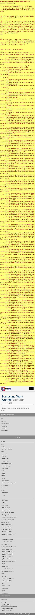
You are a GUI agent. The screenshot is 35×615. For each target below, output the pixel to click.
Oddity (3, 473)
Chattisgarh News (6, 515)
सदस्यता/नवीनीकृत (5, 423)
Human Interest (5, 585)
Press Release (5, 480)
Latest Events (5, 566)
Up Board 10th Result (7, 554)
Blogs (2, 446)
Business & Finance (6, 449)
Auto (2, 444)
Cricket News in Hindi (7, 524)
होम (2, 418)
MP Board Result (5, 544)
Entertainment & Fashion (7, 578)
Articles (3, 441)
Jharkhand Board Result (7, 542)
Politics (3, 478)
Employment (4, 458)
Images (3, 563)
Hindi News (4, 500)
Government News (6, 463)
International (4, 468)
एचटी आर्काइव (4, 426)
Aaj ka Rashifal (5, 522)
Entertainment (5, 461)
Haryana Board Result (7, 539)
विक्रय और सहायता (5, 603)
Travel (3, 495)
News (2, 573)
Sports (3, 490)
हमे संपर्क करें (4, 600)
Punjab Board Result (6, 549)
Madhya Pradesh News (7, 512)
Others (3, 475)
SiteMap (3, 428)
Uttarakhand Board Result (8, 561)
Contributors (4, 593)
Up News (3, 502)
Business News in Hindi (7, 519)
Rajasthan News (5, 510)
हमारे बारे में (3, 421)
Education (4, 456)
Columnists (4, 454)
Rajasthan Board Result (7, 551)
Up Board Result (5, 559)
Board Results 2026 (6, 527)
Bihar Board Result (6, 529)
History (3, 583)
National (3, 471)
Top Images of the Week (7, 571)
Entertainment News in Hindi (9, 517)
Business (3, 576)
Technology (4, 492)
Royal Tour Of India (8, 568)
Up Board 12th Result (7, 556)
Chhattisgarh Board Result (8, 534)
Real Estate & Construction (8, 483)
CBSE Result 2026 (6, 532)
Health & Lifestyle (6, 466)
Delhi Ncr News (5, 507)
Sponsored (4, 488)
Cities (2, 451)
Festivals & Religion (6, 581)
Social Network (5, 485)
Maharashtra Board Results (8, 546)
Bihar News (4, 505)
